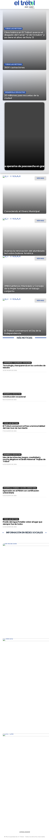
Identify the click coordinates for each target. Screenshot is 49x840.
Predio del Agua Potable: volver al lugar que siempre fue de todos (22, 523)
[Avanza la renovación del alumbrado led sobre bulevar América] (24, 241)
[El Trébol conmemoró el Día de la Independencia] (24, 321)
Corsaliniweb (24, 832)
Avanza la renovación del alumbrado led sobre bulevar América (24, 252)
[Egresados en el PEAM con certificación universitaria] (24, 478)
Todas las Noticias (13, 28)
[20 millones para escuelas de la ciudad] (24, 85)
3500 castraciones (14, 67)
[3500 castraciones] (24, 55)
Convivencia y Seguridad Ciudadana (17, 363)
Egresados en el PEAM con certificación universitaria (21, 491)
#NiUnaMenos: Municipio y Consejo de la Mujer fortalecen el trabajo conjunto (24, 288)
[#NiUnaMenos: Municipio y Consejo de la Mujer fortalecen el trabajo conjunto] (24, 278)
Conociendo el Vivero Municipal (21, 211)
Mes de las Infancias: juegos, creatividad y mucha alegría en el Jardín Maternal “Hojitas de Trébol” (24, 459)
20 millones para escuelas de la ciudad (21, 96)
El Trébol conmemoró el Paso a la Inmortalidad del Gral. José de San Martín (24, 427)
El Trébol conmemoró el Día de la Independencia (22, 332)
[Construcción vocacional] (24, 384)
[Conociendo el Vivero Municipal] (24, 199)
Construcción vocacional (14, 397)
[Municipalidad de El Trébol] (24, 4)
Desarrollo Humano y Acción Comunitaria (20, 488)
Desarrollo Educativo (15, 92)
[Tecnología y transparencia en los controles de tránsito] (24, 353)
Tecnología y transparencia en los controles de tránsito (24, 366)
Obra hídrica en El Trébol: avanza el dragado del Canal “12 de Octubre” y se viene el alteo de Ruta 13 (24, 35)
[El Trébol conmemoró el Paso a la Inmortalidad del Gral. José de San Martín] (24, 413)
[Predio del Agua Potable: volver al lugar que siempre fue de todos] (24, 509)
